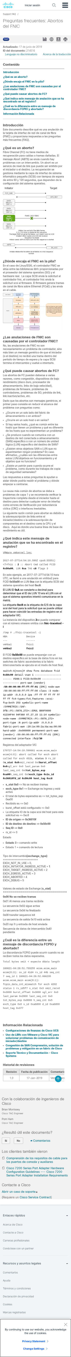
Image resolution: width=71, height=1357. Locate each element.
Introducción (11, 72)
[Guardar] (45, 39)
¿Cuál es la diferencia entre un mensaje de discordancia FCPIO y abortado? (29, 108)
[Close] (65, 1324)
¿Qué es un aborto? (15, 76)
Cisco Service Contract (35, 1197)
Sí (6, 1140)
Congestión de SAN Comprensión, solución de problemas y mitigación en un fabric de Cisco (34, 1047)
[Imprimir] (65, 39)
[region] (35, 1338)
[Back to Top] (58, 1079)
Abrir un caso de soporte (19, 1191)
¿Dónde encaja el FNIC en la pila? (23, 81)
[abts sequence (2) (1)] (32, 253)
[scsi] (32, 329)
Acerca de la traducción (57, 54)
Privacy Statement (33, 1341)
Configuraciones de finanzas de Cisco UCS (32, 1030)
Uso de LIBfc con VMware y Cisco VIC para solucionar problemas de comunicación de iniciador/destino (32, 1038)
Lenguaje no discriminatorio (21, 54)
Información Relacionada (18, 113)
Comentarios (41, 1140)
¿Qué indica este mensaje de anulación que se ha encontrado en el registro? (33, 100)
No (18, 1140)
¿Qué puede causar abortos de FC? (25, 93)
